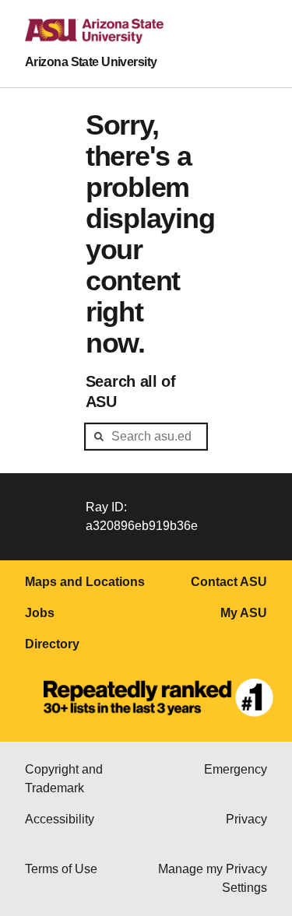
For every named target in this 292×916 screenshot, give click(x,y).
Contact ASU (229, 581)
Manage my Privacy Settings (212, 878)
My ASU (243, 612)
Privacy (246, 819)
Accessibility (59, 819)
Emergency (235, 769)
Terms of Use (61, 869)
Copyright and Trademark (64, 779)
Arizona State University (91, 61)
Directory (52, 644)
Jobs (40, 612)
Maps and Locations (85, 581)
